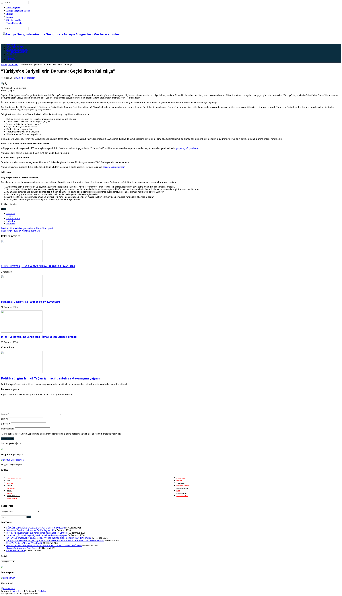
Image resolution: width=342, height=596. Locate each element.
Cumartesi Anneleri (182, 485)
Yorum (5, 414)
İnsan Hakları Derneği (14, 478)
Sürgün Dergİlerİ (14, 19)
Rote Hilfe (10, 483)
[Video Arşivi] (8, 588)
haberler (31, 78)
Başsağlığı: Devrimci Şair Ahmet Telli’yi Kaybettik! (30, 301)
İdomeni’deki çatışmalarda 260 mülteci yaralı (27, 228)
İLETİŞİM (10, 59)
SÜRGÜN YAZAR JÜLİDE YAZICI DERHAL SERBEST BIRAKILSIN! (38, 266)
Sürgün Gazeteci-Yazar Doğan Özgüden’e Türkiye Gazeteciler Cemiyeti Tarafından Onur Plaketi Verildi (55, 540)
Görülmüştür (180, 483)
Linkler (9, 16)
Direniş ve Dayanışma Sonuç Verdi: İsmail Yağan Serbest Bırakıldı (39, 336)
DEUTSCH (11, 57)
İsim (4, 419)
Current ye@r (8, 443)
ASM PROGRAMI (15, 47)
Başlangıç (11, 45)
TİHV (8, 480)
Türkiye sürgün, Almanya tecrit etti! (20, 231)
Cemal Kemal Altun (15, 550)
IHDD (178, 490)
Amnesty (9, 485)
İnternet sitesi (7, 428)
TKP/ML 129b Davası (13, 496)
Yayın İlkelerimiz (14, 22)
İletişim (9, 13)
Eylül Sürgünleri (181, 493)
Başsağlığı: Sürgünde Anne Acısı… (22, 548)
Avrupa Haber (180, 478)
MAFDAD (9, 493)
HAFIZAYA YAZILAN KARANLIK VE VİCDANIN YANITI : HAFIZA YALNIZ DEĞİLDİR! (44, 545)
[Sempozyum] (8, 578)
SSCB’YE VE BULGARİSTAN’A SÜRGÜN (24, 543)
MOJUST (9, 490)
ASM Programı (13, 7)
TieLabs (42, 591)
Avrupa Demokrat (182, 496)
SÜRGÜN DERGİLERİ (17, 49)
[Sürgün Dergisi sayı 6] (12, 460)
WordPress (18, 591)
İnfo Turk (179, 480)
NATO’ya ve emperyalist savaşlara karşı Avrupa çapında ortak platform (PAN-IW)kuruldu (48, 538)
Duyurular (13, 64)
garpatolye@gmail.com (187, 148)
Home (4, 64)
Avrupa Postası (12, 498)
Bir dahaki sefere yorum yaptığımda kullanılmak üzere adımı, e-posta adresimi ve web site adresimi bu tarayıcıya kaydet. (62, 434)
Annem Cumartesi (182, 488)
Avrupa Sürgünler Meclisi (18, 10)
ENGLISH (11, 54)
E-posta (5, 424)
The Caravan (11, 488)
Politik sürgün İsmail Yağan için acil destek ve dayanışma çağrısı (50, 378)
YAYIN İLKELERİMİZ (16, 52)
